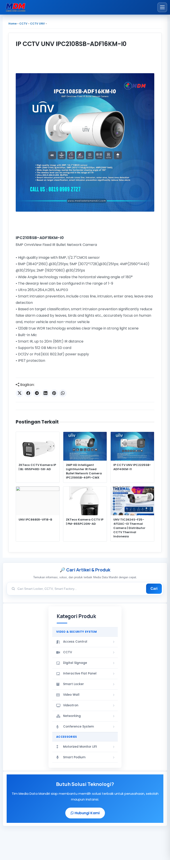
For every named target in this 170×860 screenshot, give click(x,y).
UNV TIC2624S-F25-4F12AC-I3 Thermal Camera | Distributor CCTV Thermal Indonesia (129, 528)
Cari (154, 588)
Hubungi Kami (87, 813)
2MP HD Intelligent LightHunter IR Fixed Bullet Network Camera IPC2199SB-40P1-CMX (84, 471)
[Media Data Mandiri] (15, 7)
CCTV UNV (37, 23)
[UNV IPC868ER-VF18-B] (37, 501)
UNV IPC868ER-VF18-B (35, 520)
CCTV (23, 23)
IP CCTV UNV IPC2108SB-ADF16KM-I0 (71, 44)
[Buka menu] (162, 7)
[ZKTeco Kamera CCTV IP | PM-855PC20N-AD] (85, 501)
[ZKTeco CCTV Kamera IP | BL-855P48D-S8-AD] (37, 446)
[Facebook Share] (28, 393)
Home (12, 23)
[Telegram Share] (37, 393)
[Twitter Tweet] (19, 393)
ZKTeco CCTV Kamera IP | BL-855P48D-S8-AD (37, 467)
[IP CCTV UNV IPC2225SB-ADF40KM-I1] (132, 446)
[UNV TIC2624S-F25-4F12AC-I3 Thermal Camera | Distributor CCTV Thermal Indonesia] (132, 501)
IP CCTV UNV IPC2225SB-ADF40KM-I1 (132, 467)
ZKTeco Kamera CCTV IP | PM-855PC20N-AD (84, 522)
